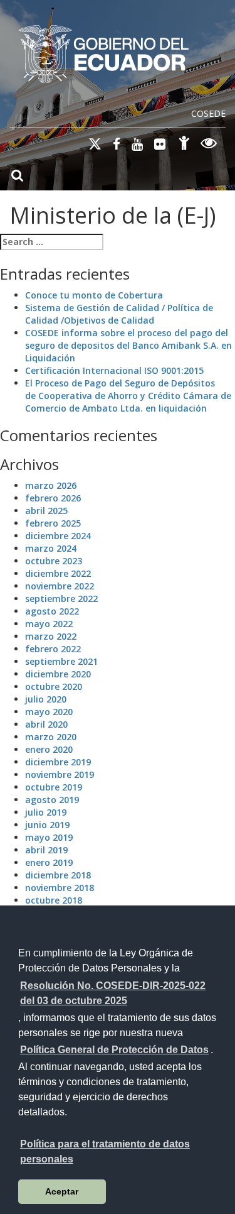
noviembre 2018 (59, 888)
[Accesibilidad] (184, 145)
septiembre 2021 (61, 661)
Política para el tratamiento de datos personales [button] (105, 1151)
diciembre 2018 (58, 875)
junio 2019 (47, 825)
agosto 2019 (52, 800)
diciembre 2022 (58, 573)
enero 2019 (49, 862)
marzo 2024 (50, 548)
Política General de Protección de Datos (114, 1049)
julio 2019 (45, 812)
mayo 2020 (49, 712)
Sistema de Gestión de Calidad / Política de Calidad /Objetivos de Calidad (119, 314)
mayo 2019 (49, 837)
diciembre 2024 (58, 536)
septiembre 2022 (61, 598)
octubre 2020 (53, 686)
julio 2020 (45, 699)
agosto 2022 (52, 611)
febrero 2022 (53, 649)
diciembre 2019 (58, 762)
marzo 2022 (50, 636)
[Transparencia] (209, 145)
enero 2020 (49, 749)
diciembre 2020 (58, 674)
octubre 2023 (53, 561)
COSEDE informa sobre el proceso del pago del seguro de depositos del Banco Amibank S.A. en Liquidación (128, 345)
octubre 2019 (53, 787)
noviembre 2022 (59, 586)
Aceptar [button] (61, 1191)
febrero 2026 (53, 498)
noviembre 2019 (59, 774)
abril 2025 (46, 511)
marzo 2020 (50, 737)
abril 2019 (46, 850)
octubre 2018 (53, 900)
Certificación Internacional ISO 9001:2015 (114, 370)
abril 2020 (46, 724)
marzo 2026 (50, 485)
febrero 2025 (53, 523)
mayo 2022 (49, 624)
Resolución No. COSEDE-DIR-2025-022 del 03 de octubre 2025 (113, 993)
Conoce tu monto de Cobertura (94, 295)
